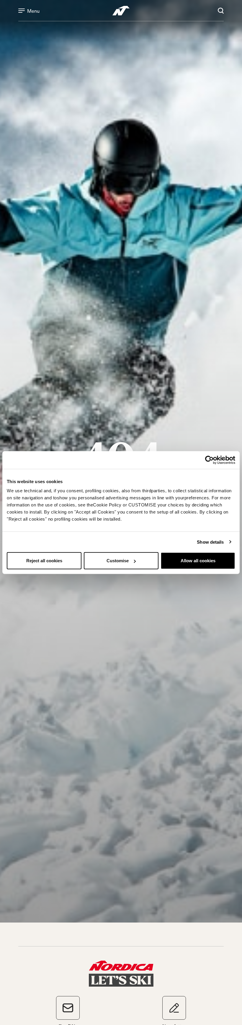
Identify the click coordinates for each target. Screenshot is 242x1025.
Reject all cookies (44, 560)
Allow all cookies (198, 560)
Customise (118, 560)
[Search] (221, 11)
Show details (210, 541)
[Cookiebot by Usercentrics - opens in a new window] (209, 459)
